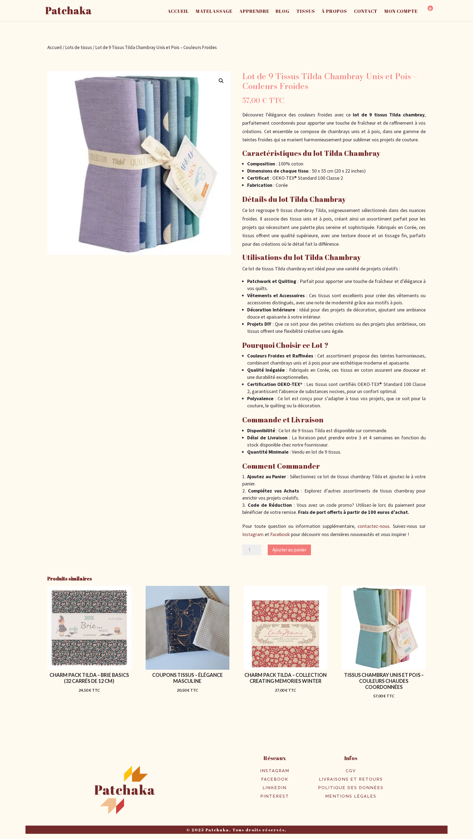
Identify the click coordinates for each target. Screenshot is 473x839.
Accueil (178, 11)
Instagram (253, 534)
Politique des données (350, 787)
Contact (365, 11)
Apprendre (254, 11)
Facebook (279, 534)
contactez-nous (373, 526)
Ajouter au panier (289, 550)
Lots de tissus (78, 47)
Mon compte (401, 11)
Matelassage (214, 11)
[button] (221, 81)
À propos (334, 11)
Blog (283, 11)
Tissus (305, 11)
